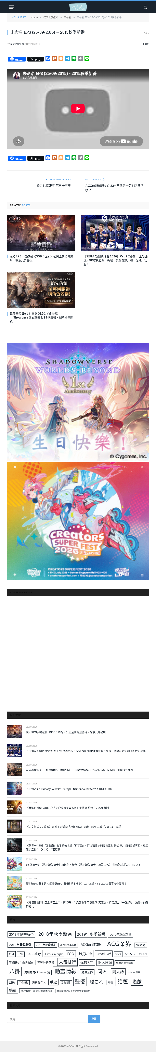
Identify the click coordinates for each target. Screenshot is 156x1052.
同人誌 (118, 971)
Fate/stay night (54, 954)
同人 (102, 971)
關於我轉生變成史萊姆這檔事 (37, 990)
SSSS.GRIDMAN (136, 954)
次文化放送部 (17, 43)
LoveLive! (103, 953)
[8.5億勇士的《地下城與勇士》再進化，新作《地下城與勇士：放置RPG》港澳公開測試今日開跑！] (14, 864)
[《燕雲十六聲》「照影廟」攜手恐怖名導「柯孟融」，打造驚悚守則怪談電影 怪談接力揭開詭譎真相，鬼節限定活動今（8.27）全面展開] (14, 845)
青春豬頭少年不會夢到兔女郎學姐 (73, 990)
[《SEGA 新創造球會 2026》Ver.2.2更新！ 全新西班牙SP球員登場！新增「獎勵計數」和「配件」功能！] (115, 233)
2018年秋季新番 (55, 934)
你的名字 (86, 962)
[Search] (145, 7)
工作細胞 (23, 982)
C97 (20, 954)
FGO (70, 953)
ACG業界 (119, 944)
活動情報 (65, 982)
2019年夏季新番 (120, 934)
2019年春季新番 (20, 945)
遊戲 (137, 982)
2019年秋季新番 (46, 945)
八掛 (14, 971)
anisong (140, 944)
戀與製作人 (39, 982)
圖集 (12, 982)
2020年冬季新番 (68, 944)
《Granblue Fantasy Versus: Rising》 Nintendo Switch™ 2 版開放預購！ (70, 789)
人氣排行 (67, 962)
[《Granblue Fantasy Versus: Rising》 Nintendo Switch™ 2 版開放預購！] (14, 788)
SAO (118, 954)
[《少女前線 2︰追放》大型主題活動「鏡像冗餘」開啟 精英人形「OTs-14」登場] (14, 826)
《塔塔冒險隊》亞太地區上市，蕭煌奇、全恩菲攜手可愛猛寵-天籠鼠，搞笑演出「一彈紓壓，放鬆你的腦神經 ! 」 (87, 904)
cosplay (34, 953)
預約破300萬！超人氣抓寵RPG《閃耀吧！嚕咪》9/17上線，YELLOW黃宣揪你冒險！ (76, 883)
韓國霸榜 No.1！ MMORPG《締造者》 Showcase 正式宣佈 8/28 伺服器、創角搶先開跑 (41, 317)
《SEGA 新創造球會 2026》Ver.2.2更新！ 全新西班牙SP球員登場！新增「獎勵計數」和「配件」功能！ (115, 260)
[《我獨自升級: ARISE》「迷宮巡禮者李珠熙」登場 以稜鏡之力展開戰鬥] (14, 807)
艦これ (96, 982)
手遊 (53, 982)
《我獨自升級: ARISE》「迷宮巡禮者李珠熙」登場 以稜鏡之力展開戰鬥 (67, 808)
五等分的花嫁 (45, 963)
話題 (122, 981)
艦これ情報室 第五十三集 (54, 186)
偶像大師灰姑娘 (124, 962)
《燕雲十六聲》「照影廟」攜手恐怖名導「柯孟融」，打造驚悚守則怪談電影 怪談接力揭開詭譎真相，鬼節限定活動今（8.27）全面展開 (87, 847)
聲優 (80, 981)
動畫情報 (66, 971)
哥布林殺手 (134, 972)
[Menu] (11, 7)
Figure (85, 953)
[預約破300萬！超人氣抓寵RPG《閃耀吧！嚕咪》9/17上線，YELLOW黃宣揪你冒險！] (14, 883)
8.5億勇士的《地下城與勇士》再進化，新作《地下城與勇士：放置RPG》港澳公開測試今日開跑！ (83, 864)
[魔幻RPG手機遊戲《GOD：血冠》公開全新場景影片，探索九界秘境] (41, 233)
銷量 (12, 990)
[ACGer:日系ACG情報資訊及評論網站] (78, 7)
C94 (11, 954)
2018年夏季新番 (21, 934)
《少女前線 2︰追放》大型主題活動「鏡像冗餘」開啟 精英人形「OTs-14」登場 (73, 826)
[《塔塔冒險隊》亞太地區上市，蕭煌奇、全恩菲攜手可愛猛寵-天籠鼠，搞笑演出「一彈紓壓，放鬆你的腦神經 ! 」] (14, 901)
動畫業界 (87, 972)
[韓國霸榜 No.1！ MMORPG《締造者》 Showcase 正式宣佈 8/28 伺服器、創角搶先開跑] (41, 290)
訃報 (110, 982)
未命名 (145, 43)
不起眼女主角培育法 (21, 963)
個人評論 (105, 962)
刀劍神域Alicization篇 (37, 972)
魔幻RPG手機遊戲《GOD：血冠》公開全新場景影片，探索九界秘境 (41, 258)
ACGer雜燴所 (92, 944)
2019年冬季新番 (91, 934)
